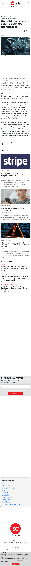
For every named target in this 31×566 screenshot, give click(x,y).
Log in (12, 6)
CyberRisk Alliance (11, 542)
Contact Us (17, 542)
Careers (21, 542)
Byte (3, 490)
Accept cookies (15, 564)
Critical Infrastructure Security (19, 17)
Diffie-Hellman (6, 499)
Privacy (26, 542)
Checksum (5, 492)
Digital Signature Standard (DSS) (11, 504)
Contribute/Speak (10, 549)
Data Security (5, 17)
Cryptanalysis (6, 495)
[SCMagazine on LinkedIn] (19, 535)
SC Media (5, 542)
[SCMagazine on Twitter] (15, 535)
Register (18, 6)
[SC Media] (15, 3)
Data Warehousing (7, 497)
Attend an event (17, 549)
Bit (3, 483)
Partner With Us (15, 551)
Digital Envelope (6, 502)
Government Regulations (8, 18)
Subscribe (15, 393)
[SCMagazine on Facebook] (12, 535)
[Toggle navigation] (2, 3)
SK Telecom (9, 81)
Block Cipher (5, 486)
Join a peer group (23, 549)
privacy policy (20, 560)
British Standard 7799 (8, 488)
